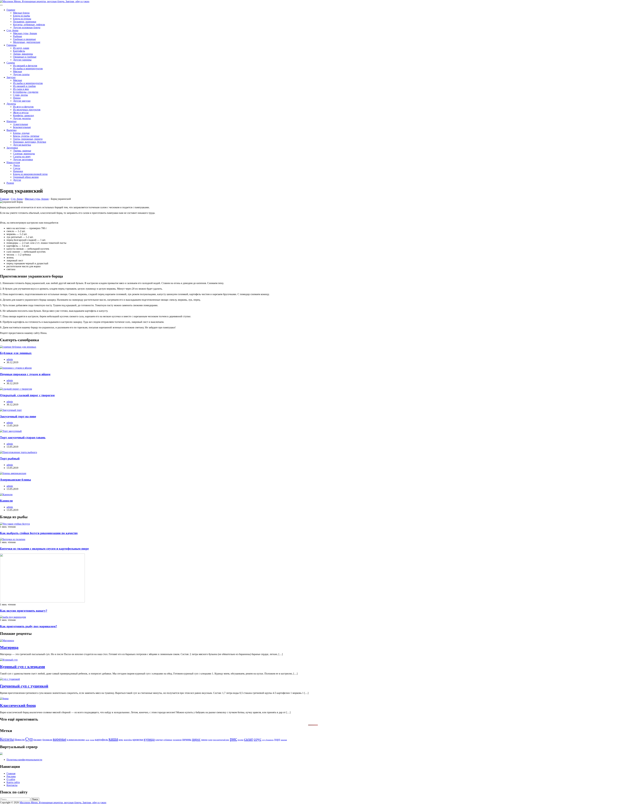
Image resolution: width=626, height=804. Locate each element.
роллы (240, 739)
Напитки (11, 121)
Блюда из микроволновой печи (30, 174)
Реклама (11, 776)
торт (277, 739)
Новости (20, 739)
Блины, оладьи (21, 133)
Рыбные (17, 36)
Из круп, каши (21, 48)
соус (257, 739)
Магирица (9, 647)
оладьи (159, 739)
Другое (17, 180)
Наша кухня (13, 162)
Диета (16, 165)
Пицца (17, 97)
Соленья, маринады (24, 153)
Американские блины (15, 479)
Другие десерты (22, 118)
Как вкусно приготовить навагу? (23, 610)
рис (233, 738)
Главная (11, 773)
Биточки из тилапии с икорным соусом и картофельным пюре (44, 548)
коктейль (128, 739)
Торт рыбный (10, 458)
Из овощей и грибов (24, 86)
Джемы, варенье (22, 150)
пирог (196, 739)
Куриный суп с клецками (22, 667)
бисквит (37, 739)
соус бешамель (268, 740)
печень (186, 739)
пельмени (177, 739)
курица (149, 739)
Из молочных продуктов (26, 109)
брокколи (47, 739)
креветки (138, 739)
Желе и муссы (21, 112)
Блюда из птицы (22, 18)
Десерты (11, 103)
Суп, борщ (12, 30)
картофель (101, 739)
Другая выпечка (22, 144)
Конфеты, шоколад (23, 115)
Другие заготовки (23, 159)
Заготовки (12, 147)
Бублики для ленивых (16, 353)
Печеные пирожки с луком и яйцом (25, 374)
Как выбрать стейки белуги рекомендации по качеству (39, 533)
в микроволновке (76, 739)
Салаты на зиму (22, 156)
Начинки (18, 171)
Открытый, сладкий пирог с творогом (27, 395)
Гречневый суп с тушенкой (24, 686)
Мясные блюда (21, 12)
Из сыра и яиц (21, 89)
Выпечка (11, 130)
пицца (204, 739)
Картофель (19, 51)
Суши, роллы (20, 95)
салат (248, 739)
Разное (10, 183)
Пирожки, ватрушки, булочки (29, 141)
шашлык (284, 740)
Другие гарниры (22, 59)
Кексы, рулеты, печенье (26, 136)
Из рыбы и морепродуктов (28, 68)
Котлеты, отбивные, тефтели (29, 24)
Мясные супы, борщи (25, 33)
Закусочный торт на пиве (18, 416)
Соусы (16, 168)
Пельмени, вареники (24, 21)
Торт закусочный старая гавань (22, 437)
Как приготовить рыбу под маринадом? (28, 626)
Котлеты (7, 739)
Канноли (6, 500)
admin (10, 359)
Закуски (11, 77)
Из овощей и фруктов (25, 65)
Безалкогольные (22, 127)
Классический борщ (18, 705)
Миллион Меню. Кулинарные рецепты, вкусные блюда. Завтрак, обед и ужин (63, 802)
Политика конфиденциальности (24, 759)
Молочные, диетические (26, 42)
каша (113, 739)
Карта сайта (13, 782)
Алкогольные (20, 124)
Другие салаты (21, 74)
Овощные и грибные (24, 56)
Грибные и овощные (24, 39)
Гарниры (11, 45)
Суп (29, 739)
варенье (59, 739)
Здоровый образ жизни (26, 177)
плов (210, 739)
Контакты (12, 785)
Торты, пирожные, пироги (28, 139)
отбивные (167, 739)
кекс (121, 739)
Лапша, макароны (23, 53)
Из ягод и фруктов (23, 106)
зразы (92, 740)
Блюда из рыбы (21, 15)
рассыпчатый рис (221, 739)
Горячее (11, 9)
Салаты (11, 62)
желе (87, 740)
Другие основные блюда (26, 27)
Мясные (17, 71)
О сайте (11, 779)
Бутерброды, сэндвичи (25, 92)
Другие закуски (21, 100)
